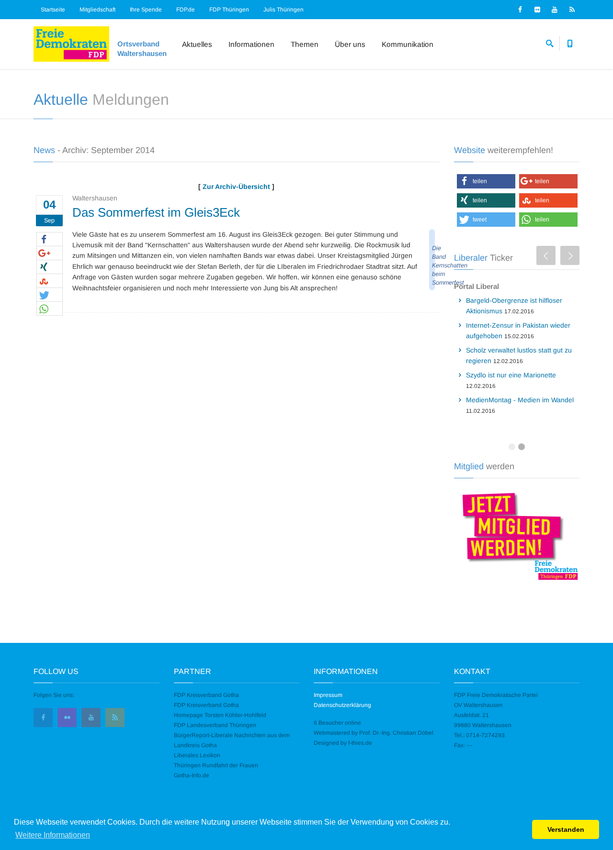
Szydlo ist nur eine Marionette (511, 375)
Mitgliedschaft (97, 9)
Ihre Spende (146, 9)
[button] (49, 239)
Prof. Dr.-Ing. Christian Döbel (396, 732)
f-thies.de (360, 743)
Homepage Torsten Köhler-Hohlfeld (220, 715)
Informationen (251, 44)
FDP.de (185, 9)
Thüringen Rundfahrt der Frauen (216, 765)
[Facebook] (520, 9)
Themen (304, 44)
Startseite (53, 9)
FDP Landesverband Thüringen (215, 725)
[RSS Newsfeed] (572, 9)
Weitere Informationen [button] (52, 835)
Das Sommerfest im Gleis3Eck (156, 212)
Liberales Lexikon (197, 755)
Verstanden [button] (565, 829)
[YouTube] (554, 9)
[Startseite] (71, 44)
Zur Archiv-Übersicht (236, 186)
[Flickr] (537, 9)
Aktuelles (197, 44)
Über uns (350, 44)
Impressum (328, 695)
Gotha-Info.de (191, 775)
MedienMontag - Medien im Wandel (520, 400)
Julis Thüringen (283, 9)
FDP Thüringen (229, 9)
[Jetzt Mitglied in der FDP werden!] (517, 535)
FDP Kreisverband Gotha (206, 695)
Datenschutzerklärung (342, 705)
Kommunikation (407, 44)
